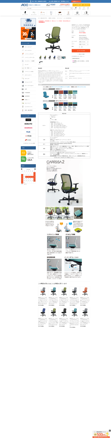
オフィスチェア (59, 18)
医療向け (68, 14)
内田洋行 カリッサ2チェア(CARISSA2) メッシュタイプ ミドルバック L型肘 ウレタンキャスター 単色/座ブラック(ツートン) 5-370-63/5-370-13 (85, 321)
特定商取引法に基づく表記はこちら (79, 56)
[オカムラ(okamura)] (28, 128)
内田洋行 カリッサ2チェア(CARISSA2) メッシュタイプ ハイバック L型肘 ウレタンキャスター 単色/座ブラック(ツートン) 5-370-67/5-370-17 (43, 321)
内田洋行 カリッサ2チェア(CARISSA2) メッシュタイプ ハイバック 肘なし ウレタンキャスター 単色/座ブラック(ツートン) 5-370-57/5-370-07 (85, 300)
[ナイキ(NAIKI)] (28, 140)
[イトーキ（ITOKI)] (28, 136)
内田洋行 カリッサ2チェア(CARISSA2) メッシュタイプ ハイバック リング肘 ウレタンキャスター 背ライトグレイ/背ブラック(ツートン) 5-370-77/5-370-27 (43, 300)
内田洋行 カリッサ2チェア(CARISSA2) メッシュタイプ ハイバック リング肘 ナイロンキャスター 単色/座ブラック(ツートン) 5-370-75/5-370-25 (64, 300)
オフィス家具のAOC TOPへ (42, 18)
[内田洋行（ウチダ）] (28, 120)
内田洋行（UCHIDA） (52, 18)
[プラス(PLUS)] (28, 132)
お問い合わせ (82, 5)
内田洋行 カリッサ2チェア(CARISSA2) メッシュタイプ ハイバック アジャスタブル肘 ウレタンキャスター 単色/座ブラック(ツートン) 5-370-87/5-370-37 (74, 300)
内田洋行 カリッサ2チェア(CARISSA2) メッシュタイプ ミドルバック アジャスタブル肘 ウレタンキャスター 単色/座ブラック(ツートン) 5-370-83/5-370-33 (53, 321)
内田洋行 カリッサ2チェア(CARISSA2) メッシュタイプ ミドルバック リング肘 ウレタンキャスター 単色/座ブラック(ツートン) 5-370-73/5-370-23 (53, 300)
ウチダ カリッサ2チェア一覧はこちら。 (64, 157)
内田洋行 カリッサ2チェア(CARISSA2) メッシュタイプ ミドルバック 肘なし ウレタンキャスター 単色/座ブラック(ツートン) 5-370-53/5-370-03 (64, 321)
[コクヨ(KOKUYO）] (28, 124)
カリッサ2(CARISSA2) (67, 18)
